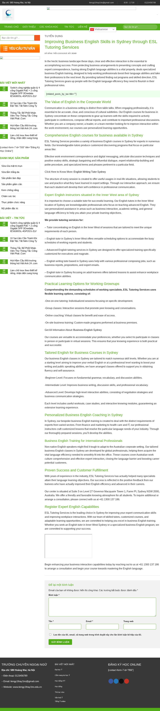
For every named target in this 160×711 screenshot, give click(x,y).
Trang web (128, 621)
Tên (51, 621)
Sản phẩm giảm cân (11, 184)
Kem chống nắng (10, 190)
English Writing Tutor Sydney (90, 171)
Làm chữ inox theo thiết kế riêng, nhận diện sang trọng (24, 136)
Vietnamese (101, 29)
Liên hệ (82, 27)
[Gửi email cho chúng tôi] (121, 681)
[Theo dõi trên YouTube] (126, 681)
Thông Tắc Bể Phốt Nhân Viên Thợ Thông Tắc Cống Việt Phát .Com (23, 116)
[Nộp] (154, 27)
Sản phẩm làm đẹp (11, 178)
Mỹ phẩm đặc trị (9, 208)
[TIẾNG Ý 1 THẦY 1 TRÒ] (22, 14)
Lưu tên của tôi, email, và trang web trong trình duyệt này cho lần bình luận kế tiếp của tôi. (97, 635)
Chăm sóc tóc (8, 196)
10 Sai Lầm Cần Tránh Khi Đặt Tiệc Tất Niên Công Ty (23, 104)
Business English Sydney (87, 330)
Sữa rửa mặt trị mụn (11, 166)
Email (89, 621)
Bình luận (54, 595)
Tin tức (69, 27)
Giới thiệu (29, 27)
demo (74, 53)
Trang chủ (11, 27)
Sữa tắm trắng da (10, 172)
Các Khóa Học (49, 27)
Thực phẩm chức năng (13, 202)
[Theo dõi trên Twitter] (116, 681)
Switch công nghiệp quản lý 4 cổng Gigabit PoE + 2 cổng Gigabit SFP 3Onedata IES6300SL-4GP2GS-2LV (25, 91)
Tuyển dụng (54, 36)
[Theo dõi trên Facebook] (110, 681)
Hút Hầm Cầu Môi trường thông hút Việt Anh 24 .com (24, 127)
